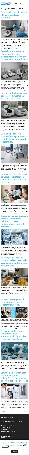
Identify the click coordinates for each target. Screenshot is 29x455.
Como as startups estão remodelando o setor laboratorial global (13, 302)
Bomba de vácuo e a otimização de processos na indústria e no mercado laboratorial (14, 137)
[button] (16, 3)
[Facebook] (20, 4)
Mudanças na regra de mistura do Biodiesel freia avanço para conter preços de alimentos (14, 261)
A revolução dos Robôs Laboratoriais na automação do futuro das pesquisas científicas (13, 335)
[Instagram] (22, 4)
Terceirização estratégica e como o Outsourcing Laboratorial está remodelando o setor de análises (14, 221)
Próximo (26, 411)
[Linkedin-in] (25, 4)
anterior (3, 411)
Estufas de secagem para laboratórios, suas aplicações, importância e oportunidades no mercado (14, 376)
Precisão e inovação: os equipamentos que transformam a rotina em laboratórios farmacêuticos (14, 55)
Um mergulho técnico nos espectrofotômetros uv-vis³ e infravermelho (14, 96)
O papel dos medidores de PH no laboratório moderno (14, 15)
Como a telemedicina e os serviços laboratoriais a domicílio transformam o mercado (14, 178)
